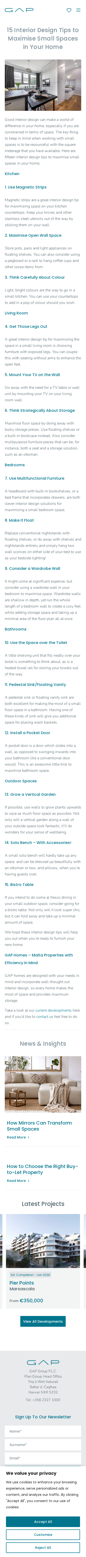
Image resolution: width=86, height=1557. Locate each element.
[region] (43, 1511)
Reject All (43, 1547)
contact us (44, 1016)
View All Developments (43, 1321)
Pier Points (22, 1283)
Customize (43, 1534)
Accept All (43, 1521)
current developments (53, 1010)
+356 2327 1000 (46, 1400)
